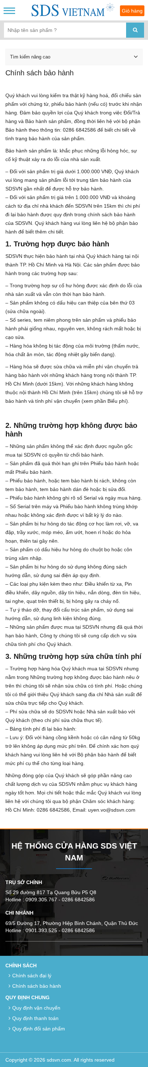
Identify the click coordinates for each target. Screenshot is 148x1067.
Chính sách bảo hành (36, 986)
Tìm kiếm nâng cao (30, 57)
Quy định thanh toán (35, 1018)
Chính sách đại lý (31, 975)
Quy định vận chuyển (36, 1008)
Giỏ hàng (132, 11)
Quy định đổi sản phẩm (38, 1028)
